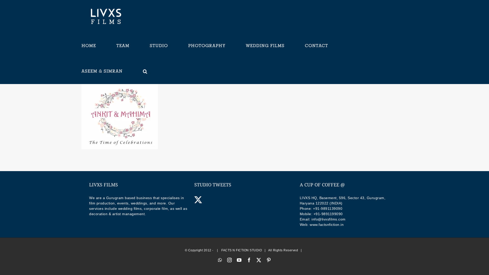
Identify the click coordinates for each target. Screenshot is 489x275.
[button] (145, 71)
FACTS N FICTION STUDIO (241, 250)
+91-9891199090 (328, 214)
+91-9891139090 (327, 209)
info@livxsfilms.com (328, 219)
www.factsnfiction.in (327, 225)
